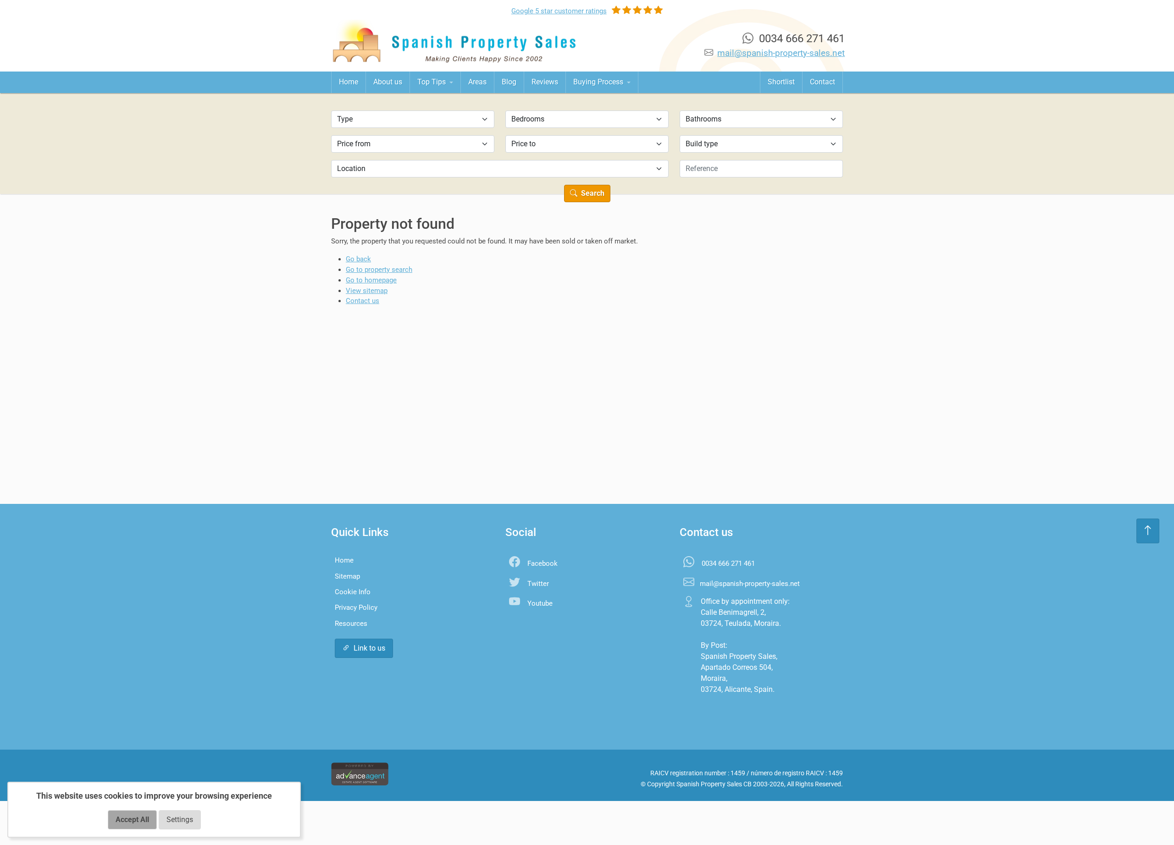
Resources (351, 623)
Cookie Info (353, 592)
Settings (179, 819)
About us (387, 81)
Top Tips (432, 81)
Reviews (545, 81)
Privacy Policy (356, 607)
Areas (477, 81)
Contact (822, 81)
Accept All (132, 819)
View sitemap (367, 291)
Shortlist (781, 81)
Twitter (538, 584)
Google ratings (559, 11)
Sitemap (347, 576)
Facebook (542, 563)
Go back (358, 259)
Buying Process (599, 81)
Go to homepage (371, 280)
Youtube (540, 603)
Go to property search (379, 269)
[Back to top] (1147, 531)
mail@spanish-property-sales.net (781, 53)
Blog (509, 81)
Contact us (362, 301)
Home (348, 81)
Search (591, 193)
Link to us (369, 648)
